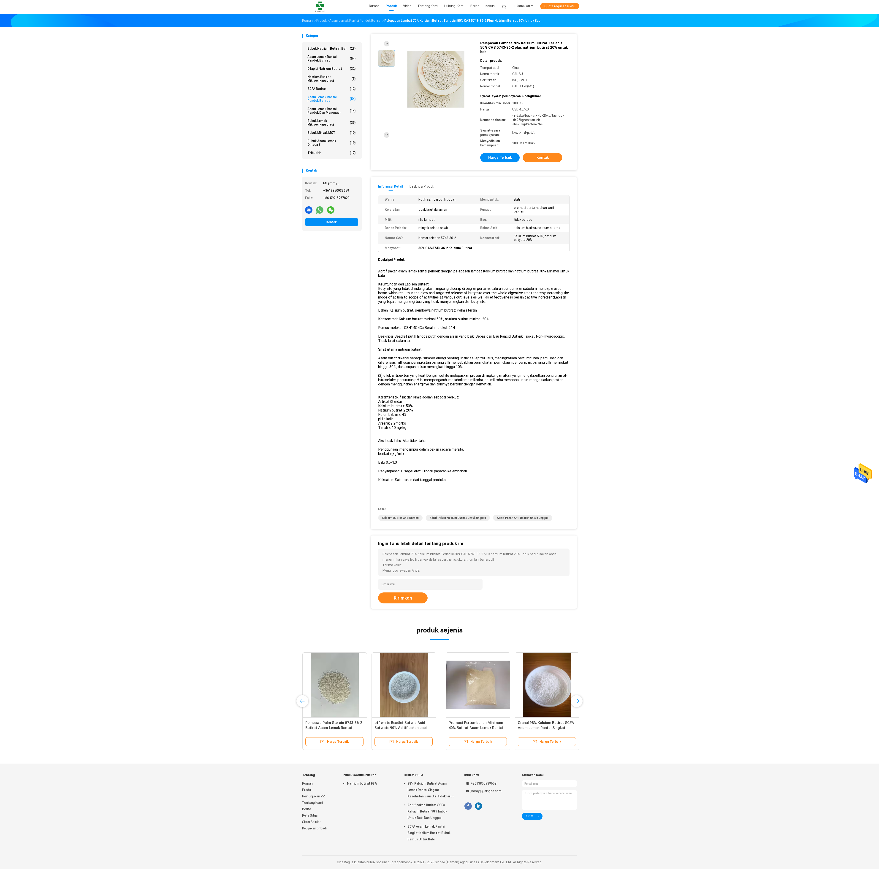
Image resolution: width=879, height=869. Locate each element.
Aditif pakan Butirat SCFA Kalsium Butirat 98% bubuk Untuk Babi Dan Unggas (427, 811)
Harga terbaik (500, 157)
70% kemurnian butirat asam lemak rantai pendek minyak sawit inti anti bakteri (471, 728)
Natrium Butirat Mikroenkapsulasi (331, 78)
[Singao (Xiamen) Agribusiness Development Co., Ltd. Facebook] (468, 806)
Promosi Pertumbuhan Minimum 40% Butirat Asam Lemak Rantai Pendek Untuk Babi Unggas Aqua (332, 728)
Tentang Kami (312, 802)
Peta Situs (310, 815)
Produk (307, 790)
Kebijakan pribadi (314, 828)
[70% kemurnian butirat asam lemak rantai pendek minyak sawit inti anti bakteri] (473, 685)
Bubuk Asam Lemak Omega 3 (331, 142)
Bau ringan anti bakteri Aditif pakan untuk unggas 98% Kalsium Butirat (541, 728)
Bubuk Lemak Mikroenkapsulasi (331, 122)
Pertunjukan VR (313, 796)
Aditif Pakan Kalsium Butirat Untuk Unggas (458, 517)
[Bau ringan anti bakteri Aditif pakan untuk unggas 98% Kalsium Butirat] (542, 685)
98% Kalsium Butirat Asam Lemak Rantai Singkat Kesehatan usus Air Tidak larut (430, 790)
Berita (306, 809)
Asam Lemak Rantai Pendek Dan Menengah (331, 110)
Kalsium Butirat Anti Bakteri (400, 517)
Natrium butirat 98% (362, 783)
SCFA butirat (331, 89)
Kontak (331, 222)
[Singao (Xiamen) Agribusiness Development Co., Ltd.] (320, 6)
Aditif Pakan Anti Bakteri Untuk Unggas (522, 517)
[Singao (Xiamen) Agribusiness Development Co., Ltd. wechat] (330, 209)
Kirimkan (403, 598)
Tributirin (331, 153)
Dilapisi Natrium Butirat (331, 68)
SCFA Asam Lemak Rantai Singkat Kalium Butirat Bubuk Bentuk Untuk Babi (428, 833)
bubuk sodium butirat (359, 775)
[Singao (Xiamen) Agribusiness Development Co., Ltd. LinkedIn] (478, 806)
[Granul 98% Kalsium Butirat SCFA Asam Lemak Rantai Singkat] (404, 685)
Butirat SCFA (413, 775)
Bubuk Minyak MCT (331, 133)
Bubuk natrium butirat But (331, 48)
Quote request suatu (559, 6)
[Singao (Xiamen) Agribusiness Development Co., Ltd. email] (308, 209)
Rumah (307, 783)
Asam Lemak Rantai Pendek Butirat (331, 58)
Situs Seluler (311, 822)
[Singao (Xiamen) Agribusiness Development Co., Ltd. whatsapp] (319, 209)
